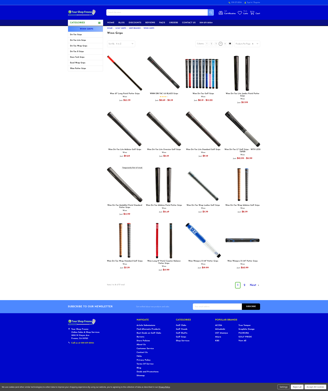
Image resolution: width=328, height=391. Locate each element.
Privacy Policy (144, 360)
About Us (141, 345)
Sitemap (141, 376)
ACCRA (218, 325)
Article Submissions (146, 325)
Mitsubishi (220, 329)
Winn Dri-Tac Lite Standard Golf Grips (203, 150)
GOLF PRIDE (245, 337)
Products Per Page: (243, 44)
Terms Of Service (145, 364)
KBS (217, 341)
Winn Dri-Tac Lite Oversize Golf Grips (164, 150)
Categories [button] (77, 23)
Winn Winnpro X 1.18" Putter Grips (203, 261)
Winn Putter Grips (78, 68)
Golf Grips (181, 337)
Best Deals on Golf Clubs (149, 333)
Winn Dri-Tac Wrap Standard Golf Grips (125, 261)
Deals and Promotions (147, 372)
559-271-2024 (206, 23)
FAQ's (162, 23)
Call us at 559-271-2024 (82, 343)
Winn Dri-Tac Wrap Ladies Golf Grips (203, 205)
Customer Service (145, 349)
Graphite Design (246, 329)
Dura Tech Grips (77, 57)
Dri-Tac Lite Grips (78, 40)
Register (257, 2)
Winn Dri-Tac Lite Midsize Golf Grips (124, 150)
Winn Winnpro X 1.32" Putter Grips (242, 261)
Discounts (135, 23)
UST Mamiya (221, 333)
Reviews (150, 23)
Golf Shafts (181, 333)
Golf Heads (181, 329)
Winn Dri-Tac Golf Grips (203, 94)
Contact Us (142, 352)
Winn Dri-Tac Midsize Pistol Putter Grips (164, 205)
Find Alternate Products (148, 329)
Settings (284, 386)
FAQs (139, 356)
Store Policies (143, 341)
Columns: (200, 44)
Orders (173, 23)
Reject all (297, 386)
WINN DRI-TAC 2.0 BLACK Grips (164, 94)
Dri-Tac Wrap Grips (78, 46)
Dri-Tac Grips (76, 35)
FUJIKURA (243, 333)
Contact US (189, 23)
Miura (218, 337)
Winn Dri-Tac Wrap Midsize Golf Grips (242, 205)
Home (110, 23)
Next (253, 285)
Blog (121, 23)
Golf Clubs (181, 325)
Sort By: (112, 44)
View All (242, 341)
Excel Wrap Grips (77, 63)
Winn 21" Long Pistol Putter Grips (125, 94)
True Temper (244, 325)
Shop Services (182, 341)
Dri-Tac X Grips (77, 52)
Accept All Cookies (315, 386)
